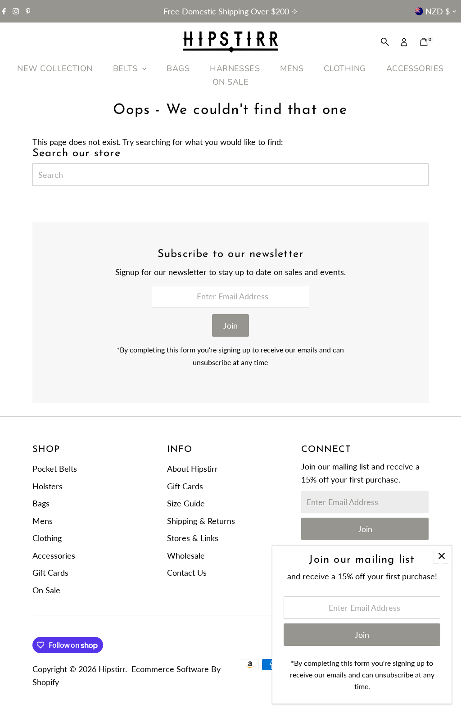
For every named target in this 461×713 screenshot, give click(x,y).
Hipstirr (112, 669)
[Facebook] (4, 11)
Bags (41, 503)
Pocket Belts (54, 469)
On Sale (46, 590)
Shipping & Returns (201, 521)
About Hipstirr (192, 469)
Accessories (53, 555)
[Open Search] (385, 42)
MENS (291, 68)
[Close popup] (441, 556)
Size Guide (186, 503)
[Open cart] (424, 42)
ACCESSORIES (415, 68)
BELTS (126, 68)
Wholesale (186, 555)
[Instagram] (15, 11)
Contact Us (187, 573)
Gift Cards (50, 573)
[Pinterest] (28, 11)
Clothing (47, 538)
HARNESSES (235, 68)
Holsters (47, 486)
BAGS (178, 68)
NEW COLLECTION (54, 68)
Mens (42, 521)
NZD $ (437, 11)
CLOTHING (345, 68)
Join (230, 325)
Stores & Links (192, 538)
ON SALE (230, 82)
